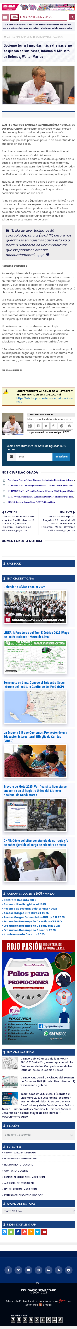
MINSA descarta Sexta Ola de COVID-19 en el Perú (32, 502)
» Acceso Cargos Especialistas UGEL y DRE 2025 (33, 917)
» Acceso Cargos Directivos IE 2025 (25, 913)
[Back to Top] (37, 1282)
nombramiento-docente (18, 1164)
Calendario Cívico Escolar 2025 (24, 587)
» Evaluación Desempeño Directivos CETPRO (32, 921)
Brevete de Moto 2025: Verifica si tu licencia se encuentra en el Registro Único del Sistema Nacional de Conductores (35, 791)
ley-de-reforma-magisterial (20, 1189)
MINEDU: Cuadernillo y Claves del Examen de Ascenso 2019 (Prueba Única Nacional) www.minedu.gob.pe (47, 1081)
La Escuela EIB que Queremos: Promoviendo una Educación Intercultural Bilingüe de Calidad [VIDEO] (35, 737)
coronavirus (44, 36)
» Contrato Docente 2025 (19, 900)
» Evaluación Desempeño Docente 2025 (29, 930)
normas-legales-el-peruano (20, 1158)
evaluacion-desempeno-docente (23, 1195)
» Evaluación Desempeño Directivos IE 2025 (31, 926)
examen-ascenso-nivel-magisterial (24, 1176)
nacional (58, 36)
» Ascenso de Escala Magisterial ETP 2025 (29, 908)
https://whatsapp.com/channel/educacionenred (44, 400)
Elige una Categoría (17, 1134)
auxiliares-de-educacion (19, 1183)
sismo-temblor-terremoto (20, 1152)
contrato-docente (16, 1170)
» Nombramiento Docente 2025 (23, 934)
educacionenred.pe (36, 17)
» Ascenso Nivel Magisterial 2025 (24, 904)
